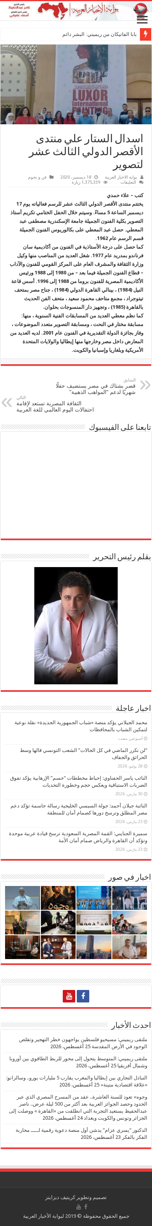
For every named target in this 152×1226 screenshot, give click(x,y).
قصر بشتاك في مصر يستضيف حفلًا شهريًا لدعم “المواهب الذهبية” (96, 386)
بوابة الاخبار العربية (121, 177)
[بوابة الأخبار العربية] (76, 10)
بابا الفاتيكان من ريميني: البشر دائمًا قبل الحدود (87, 34)
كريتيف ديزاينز (60, 1197)
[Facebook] (83, 996)
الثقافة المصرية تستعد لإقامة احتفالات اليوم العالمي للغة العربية (55, 404)
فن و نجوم (37, 177)
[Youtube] (69, 996)
